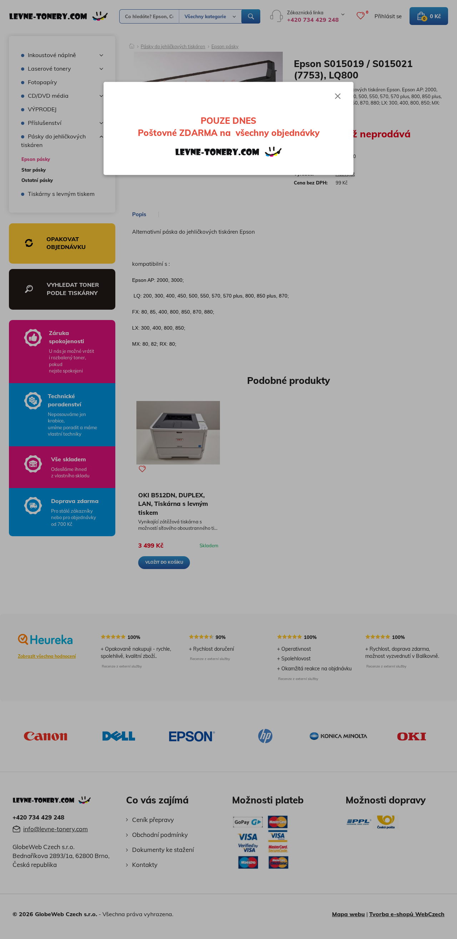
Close (337, 96)
